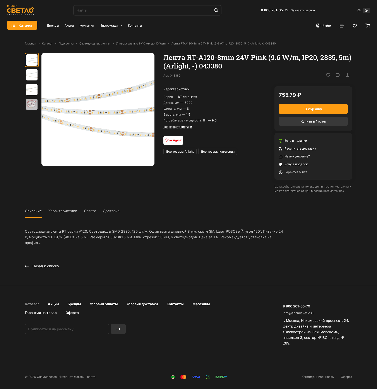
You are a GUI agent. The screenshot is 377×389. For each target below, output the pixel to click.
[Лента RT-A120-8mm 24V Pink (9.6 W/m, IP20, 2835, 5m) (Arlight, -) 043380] (97, 109)
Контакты (175, 304)
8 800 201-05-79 (274, 10)
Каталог (32, 304)
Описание (33, 211)
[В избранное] (328, 75)
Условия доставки (142, 304)
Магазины (201, 304)
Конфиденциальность (318, 377)
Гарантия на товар (41, 313)
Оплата (90, 211)
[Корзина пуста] (367, 25)
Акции (53, 304)
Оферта (72, 313)
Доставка (111, 211)
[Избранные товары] (355, 25)
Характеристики (62, 211)
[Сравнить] (338, 75)
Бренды (74, 304)
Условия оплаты (104, 304)
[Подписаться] (118, 329)
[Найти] (216, 10)
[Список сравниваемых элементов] (342, 25)
